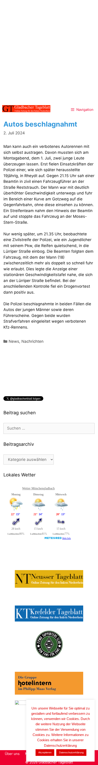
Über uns (12, 754)
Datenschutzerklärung (71, 752)
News (14, 341)
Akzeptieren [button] (45, 752)
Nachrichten (32, 341)
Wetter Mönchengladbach (38, 488)
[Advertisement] (49, 51)
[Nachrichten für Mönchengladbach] (26, 108)
